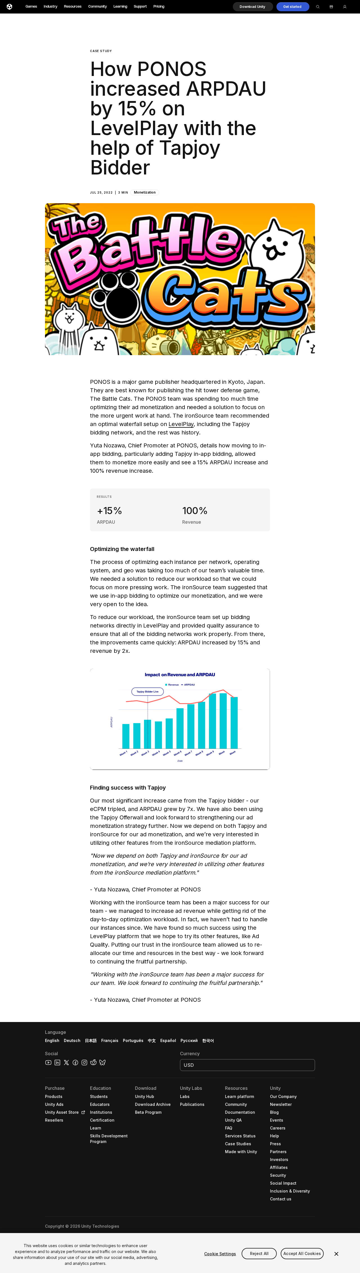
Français (110, 1040)
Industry (50, 6)
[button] (253, 6)
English (52, 1040)
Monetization (145, 192)
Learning (120, 6)
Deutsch (72, 1040)
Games (31, 6)
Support (140, 6)
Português (133, 1040)
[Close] (336, 1254)
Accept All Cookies (302, 1253)
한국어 (208, 1040)
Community (97, 6)
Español (168, 1040)
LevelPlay (181, 424)
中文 (152, 1040)
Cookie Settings (220, 1253)
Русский (189, 1040)
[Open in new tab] (82, 1112)
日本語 (91, 1040)
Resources (73, 6)
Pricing (159, 6)
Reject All (259, 1253)
